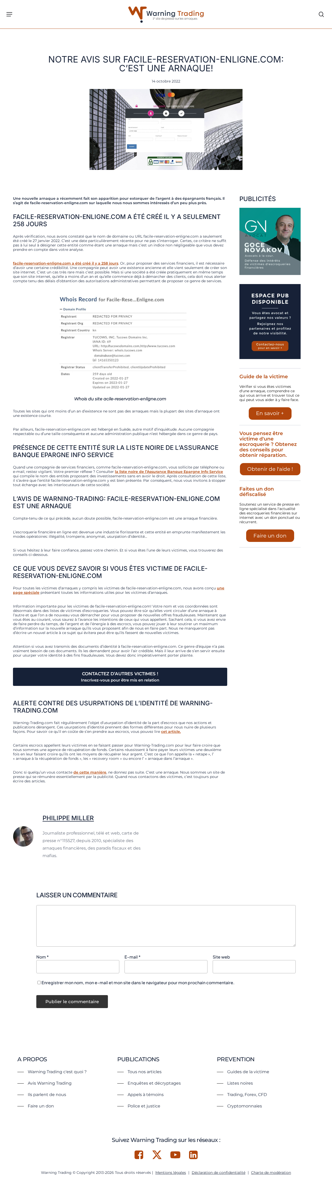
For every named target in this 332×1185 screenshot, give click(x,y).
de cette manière (89, 772)
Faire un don (270, 536)
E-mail (133, 957)
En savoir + (270, 413)
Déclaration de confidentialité (218, 1172)
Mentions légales (170, 1172)
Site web (221, 957)
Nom (42, 957)
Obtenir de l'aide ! (270, 469)
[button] (9, 14)
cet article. (171, 731)
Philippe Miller (68, 818)
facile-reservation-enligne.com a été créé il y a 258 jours (65, 263)
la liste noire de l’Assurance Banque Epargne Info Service (169, 471)
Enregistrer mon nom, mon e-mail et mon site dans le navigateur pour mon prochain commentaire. (138, 982)
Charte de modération (271, 1172)
